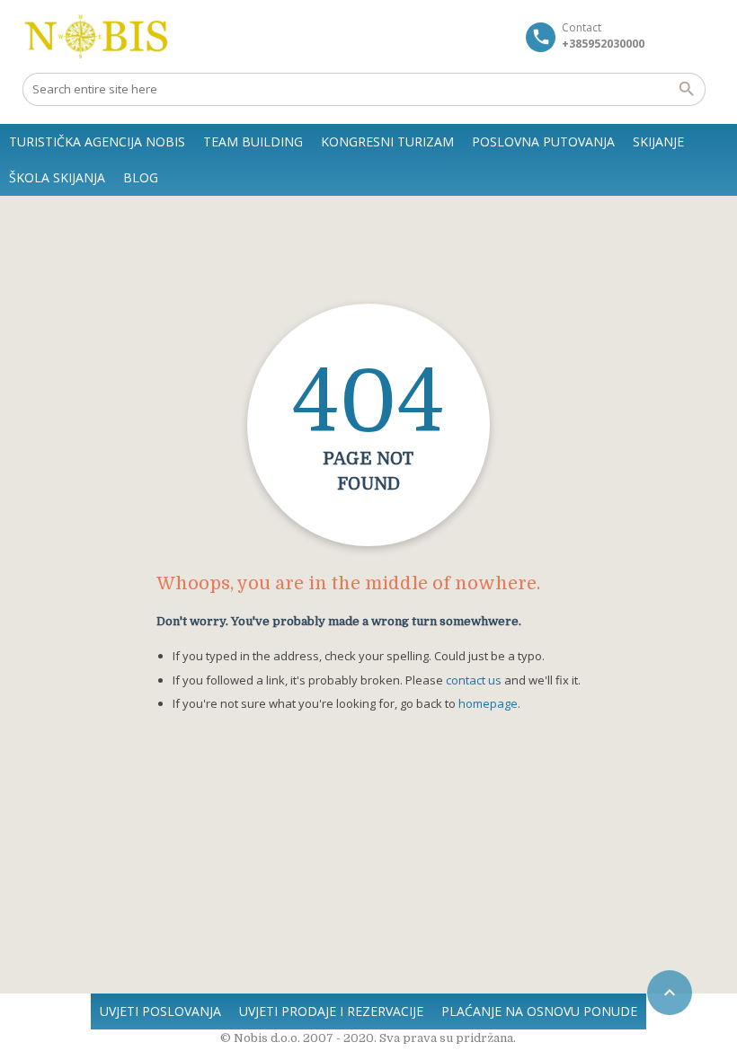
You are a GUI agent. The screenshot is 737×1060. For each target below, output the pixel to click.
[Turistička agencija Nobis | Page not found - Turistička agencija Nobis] (96, 35)
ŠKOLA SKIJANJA (57, 177)
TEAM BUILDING (253, 141)
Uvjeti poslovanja (160, 1011)
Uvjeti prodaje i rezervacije (331, 1011)
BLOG (140, 177)
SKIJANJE (658, 141)
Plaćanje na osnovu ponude (539, 1011)
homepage (488, 703)
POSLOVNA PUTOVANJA (543, 141)
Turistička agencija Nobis (97, 141)
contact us (474, 680)
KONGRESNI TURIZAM (387, 141)
